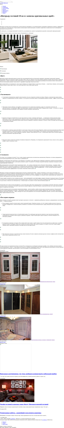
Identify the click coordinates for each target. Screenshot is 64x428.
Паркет (4, 12)
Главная (4, 6)
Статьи (4, 423)
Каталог (4, 9)
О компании (5, 7)
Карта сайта (5, 424)
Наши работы (5, 10)
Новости (4, 421)
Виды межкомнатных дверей (46, 314)
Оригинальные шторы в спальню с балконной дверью (43, 339)
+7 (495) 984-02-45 (4, 2)
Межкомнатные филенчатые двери (47, 281)
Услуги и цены (5, 8)
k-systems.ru (12, 418)
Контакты (4, 11)
